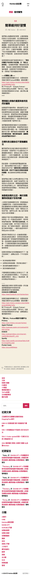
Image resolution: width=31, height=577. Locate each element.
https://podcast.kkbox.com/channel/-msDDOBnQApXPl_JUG (14, 335)
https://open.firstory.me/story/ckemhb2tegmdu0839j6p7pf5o (15, 83)
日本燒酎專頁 (6, 394)
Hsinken (13, 30)
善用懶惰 (23, 367)
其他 (3, 541)
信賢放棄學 (5, 530)
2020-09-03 (22, 30)
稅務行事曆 (5, 383)
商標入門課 (5, 544)
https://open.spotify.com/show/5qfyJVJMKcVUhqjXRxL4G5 (15, 341)
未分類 (4, 557)
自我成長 (13, 369)
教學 (3, 552)
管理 (3, 565)
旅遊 (3, 554)
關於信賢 (5, 397)
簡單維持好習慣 (15, 25)
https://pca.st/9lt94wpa (9, 347)
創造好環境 (17, 367)
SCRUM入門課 (7, 527)
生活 (15, 21)
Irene (5, 500)
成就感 (8, 369)
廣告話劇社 (5, 549)
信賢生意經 (5, 533)
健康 (3, 538)
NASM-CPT (6, 525)
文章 (3, 380)
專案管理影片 (6, 390)
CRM (3, 519)
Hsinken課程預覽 (8, 522)
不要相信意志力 (8, 367)
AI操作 (4, 517)
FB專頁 (4, 385)
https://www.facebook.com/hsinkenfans (15, 294)
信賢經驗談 (5, 536)
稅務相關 (5, 563)
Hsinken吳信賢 (15, 4)
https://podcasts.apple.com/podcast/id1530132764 (15, 328)
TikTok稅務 (5, 392)
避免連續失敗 (20, 369)
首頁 (3, 378)
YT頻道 (4, 387)
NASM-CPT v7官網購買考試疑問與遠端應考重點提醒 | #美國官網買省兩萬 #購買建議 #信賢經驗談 (15, 457)
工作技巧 (5, 546)
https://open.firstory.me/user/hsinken (14, 323)
